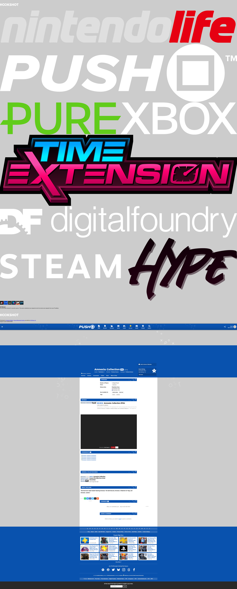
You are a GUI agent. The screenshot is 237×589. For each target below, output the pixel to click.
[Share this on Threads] (95, 498)
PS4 (118, 408)
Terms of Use (128, 531)
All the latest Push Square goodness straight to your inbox (118, 583)
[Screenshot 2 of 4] (90, 457)
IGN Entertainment (111, 575)
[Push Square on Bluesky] (118, 570)
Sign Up (231, 327)
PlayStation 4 (101, 372)
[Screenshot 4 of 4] (90, 460)
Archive (139, 531)
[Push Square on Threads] (129, 570)
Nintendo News (120, 578)
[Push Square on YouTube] (108, 570)
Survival (118, 394)
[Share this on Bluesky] (87, 498)
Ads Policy (134, 531)
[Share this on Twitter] (93, 498)
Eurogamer (130, 578)
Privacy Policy (120, 531)
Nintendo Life (91, 578)
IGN (126, 578)
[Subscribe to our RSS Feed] (103, 570)
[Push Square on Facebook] (134, 570)
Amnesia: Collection (108, 369)
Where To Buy (114, 375)
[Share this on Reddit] (98, 498)
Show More (118, 562)
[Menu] (2, 327)
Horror (113, 394)
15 (94, 402)
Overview (83, 375)
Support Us (108, 531)
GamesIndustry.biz (142, 578)
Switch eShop (115, 392)
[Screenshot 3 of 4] (90, 458)
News (107, 375)
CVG (149, 578)
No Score (141, 374)
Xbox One (121, 392)
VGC (136, 578)
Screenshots (96, 375)
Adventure (114, 384)
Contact (114, 531)
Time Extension (104, 578)
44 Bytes (121, 575)
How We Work (102, 531)
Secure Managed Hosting (19, 320)
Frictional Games (115, 372)
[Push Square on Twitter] (113, 570)
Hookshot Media (9, 320)
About (92, 531)
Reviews (89, 375)
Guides (102, 375)
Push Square (106, 447)
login (120, 519)
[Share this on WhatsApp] (85, 498)
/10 (145, 370)
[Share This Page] (225, 327)
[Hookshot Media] (9, 8)
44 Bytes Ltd (33, 320)
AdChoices (126, 575)
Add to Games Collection (146, 364)
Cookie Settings (146, 531)
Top (89, 531)
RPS (152, 578)
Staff (96, 531)
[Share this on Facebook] (90, 498)
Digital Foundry (112, 578)
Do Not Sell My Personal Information (136, 575)
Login (229, 327)
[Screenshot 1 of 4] (90, 455)
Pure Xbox (97, 578)
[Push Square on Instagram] (123, 570)
